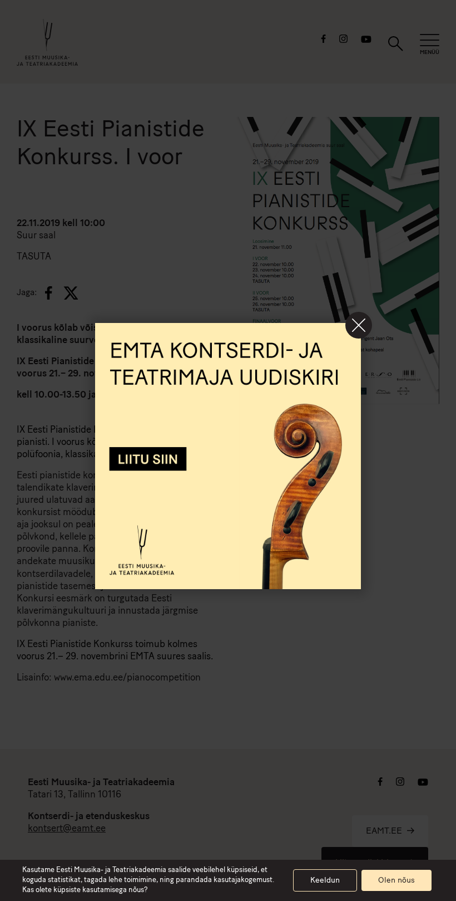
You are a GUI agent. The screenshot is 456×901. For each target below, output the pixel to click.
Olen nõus (396, 880)
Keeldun (325, 880)
